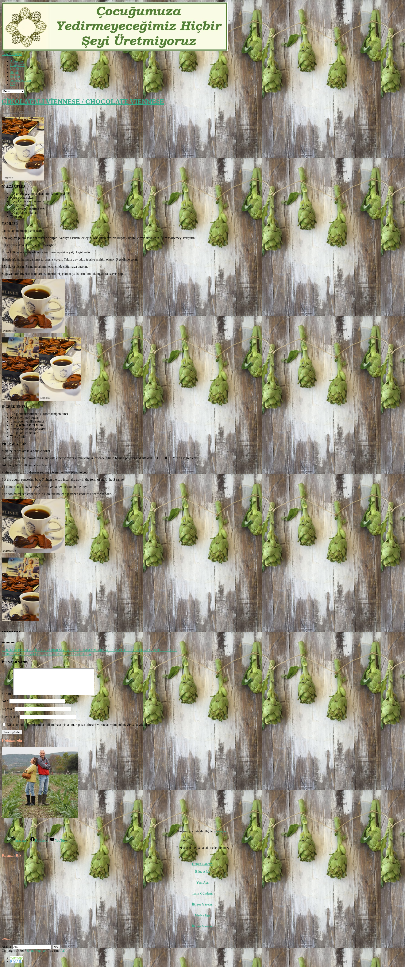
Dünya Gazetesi (202, 864)
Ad (5, 701)
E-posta (8, 709)
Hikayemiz (17, 65)
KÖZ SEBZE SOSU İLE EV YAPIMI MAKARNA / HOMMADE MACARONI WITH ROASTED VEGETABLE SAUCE (89, 650)
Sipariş (14, 72)
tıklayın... (222, 831)
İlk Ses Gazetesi (202, 904)
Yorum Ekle (28, 112)
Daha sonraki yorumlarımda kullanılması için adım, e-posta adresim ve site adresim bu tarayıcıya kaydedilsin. (79, 724)
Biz (12, 84)
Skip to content (12, 54)
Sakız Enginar (37, 950)
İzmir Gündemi (202, 893)
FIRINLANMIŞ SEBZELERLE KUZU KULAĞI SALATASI (47, 654)
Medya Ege (202, 915)
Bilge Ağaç (202, 871)
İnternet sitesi (10, 716)
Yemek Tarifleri (20, 80)
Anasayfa (16, 61)
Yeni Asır (202, 882)
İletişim (15, 76)
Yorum (7, 693)
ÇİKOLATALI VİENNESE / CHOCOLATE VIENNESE (83, 101)
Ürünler (15, 69)
